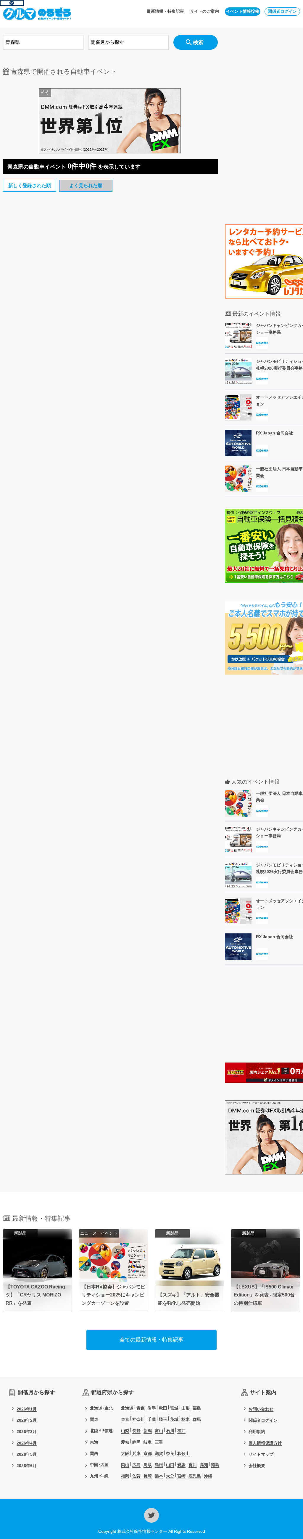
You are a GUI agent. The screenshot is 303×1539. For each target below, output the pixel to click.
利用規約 (257, 1431)
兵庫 (136, 1453)
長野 (136, 1430)
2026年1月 (27, 1409)
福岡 (125, 1476)
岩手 (152, 1408)
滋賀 (159, 1453)
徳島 (215, 1464)
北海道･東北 (101, 1408)
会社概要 (257, 1465)
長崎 (148, 1476)
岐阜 (148, 1442)
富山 (159, 1430)
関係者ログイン (282, 11)
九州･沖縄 (99, 1476)
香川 (192, 1464)
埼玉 (163, 1419)
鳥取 (148, 1464)
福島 (197, 1408)
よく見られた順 (85, 185)
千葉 (152, 1419)
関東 (94, 1419)
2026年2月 (27, 1420)
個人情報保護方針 (265, 1443)
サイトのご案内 (204, 11)
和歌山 (183, 1453)
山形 (185, 1408)
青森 (140, 1408)
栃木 (185, 1419)
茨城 (174, 1419)
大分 (170, 1476)
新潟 (148, 1430)
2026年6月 (27, 1465)
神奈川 (138, 1419)
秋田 (163, 1408)
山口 (170, 1464)
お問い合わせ (261, 1409)
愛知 (125, 1442)
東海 (94, 1442)
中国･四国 (99, 1464)
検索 (198, 42)
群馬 (197, 1419)
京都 (148, 1453)
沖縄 (208, 1476)
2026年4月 (27, 1443)
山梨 (125, 1430)
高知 (204, 1464)
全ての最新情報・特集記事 (151, 1340)
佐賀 (136, 1476)
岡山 (125, 1464)
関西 (94, 1453)
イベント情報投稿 (242, 11)
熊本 (159, 1476)
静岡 (136, 1442)
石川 (170, 1430)
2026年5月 (27, 1454)
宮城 (174, 1408)
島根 (159, 1464)
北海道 (127, 1408)
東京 (125, 1419)
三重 (159, 1442)
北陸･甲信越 (101, 1430)
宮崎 (181, 1476)
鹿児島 (194, 1476)
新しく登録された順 (29, 185)
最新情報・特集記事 (165, 11)
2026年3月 (27, 1431)
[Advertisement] (110, 285)
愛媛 (181, 1464)
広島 (136, 1464)
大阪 (125, 1453)
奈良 (170, 1453)
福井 (181, 1430)
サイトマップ (261, 1454)
